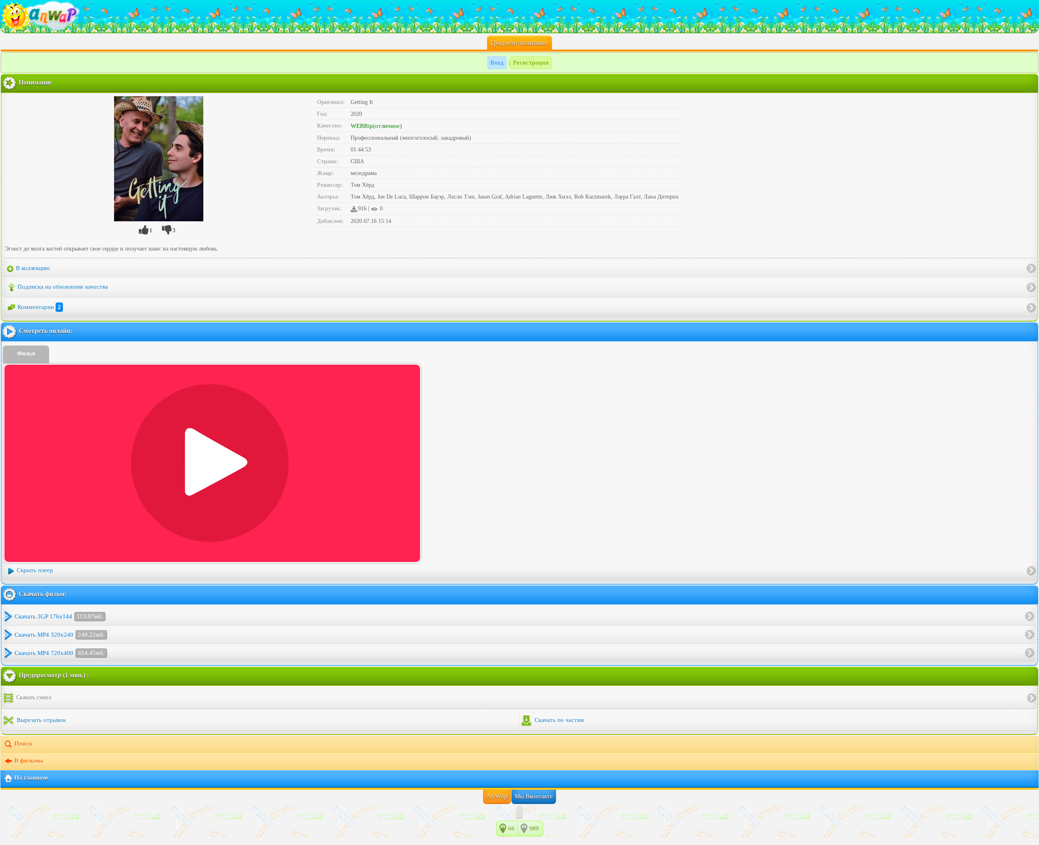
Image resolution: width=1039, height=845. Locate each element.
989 (534, 828)
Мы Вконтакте (534, 796)
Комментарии (39, 307)
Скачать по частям (558, 720)
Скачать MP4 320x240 (60, 634)
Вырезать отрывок (40, 720)
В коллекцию (32, 268)
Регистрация (531, 62)
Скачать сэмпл (33, 697)
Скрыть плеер (35, 570)
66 (511, 828)
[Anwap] (519, 16)
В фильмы (28, 760)
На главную (30, 777)
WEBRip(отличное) (376, 126)
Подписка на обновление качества (62, 286)
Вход (497, 62)
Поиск (23, 743)
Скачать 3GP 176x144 (59, 616)
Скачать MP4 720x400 (60, 653)
